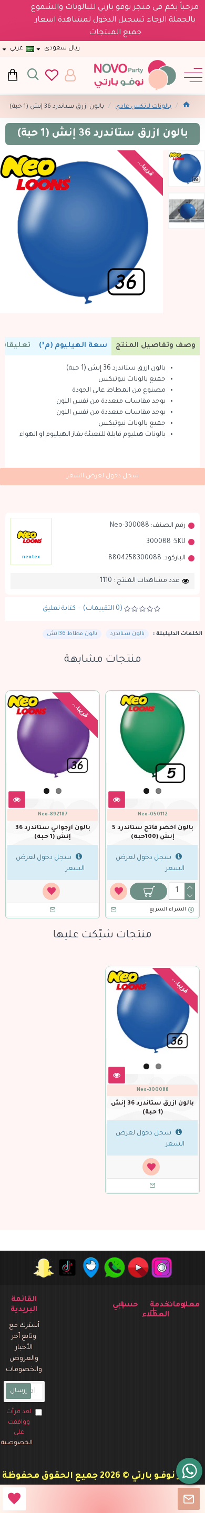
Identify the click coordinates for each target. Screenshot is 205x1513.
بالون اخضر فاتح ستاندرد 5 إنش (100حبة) (152, 833)
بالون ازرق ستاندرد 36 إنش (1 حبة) (152, 1108)
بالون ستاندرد (127, 634)
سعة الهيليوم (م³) (73, 346)
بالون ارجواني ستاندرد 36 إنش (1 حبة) (52, 833)
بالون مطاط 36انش (72, 634)
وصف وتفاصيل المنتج (156, 346)
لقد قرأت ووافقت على (18, 1428)
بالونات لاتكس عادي (143, 107)
